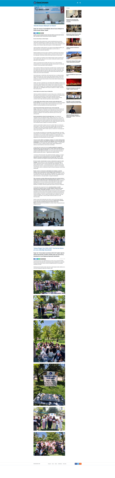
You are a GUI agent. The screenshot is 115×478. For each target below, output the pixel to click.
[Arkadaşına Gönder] (41, 33)
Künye (53, 463)
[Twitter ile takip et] (78, 464)
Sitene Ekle (64, 463)
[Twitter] (36, 33)
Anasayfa (49, 463)
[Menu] (77, 3)
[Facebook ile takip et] (76, 464)
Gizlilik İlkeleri (60, 463)
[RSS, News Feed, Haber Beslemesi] (80, 464)
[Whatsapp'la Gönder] (39, 33)
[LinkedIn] (37, 33)
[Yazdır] (43, 33)
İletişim (56, 463)
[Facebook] (34, 33)
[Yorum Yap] (45, 259)
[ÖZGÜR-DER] (41, 2)
